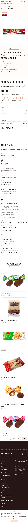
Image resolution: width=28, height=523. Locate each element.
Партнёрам (4, 480)
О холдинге (4, 469)
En (26, 1)
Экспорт (3, 503)
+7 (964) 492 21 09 (6, 239)
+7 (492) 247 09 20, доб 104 (9, 227)
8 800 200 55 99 (20, 466)
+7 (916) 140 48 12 (6, 182)
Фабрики (3, 466)
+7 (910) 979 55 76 (6, 243)
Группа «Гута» (5, 506)
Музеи (2, 490)
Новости (3, 472)
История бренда (20, 86)
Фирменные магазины (7, 500)
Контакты (3, 493)
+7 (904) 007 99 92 (6, 248)
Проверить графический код (21, 473)
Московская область (7, 155)
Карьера (3, 482)
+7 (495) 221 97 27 (6, 184)
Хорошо (14, 521)
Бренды (3, 464)
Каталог (3, 461)
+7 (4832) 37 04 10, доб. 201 (9, 252)
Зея (5, 61)
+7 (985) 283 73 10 (6, 193)
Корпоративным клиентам (5, 476)
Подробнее (14, 518)
